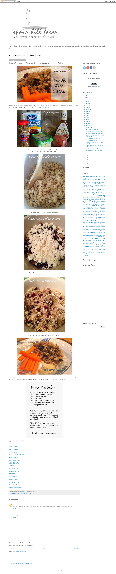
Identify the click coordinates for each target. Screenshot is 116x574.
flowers (84, 207)
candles (91, 188)
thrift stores (89, 246)
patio (91, 227)
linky (94, 220)
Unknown (15, 504)
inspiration (91, 217)
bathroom (88, 182)
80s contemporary (87, 176)
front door (103, 208)
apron (88, 179)
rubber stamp (89, 235)
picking (89, 229)
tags (101, 243)
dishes (88, 199)
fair (89, 204)
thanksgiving (99, 245)
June (87, 117)
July (87, 115)
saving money (98, 235)
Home (10, 55)
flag (104, 205)
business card (98, 186)
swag (102, 242)
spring (103, 240)
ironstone (100, 217)
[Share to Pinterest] (34, 491)
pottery (87, 230)
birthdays (90, 183)
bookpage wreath (98, 185)
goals (84, 212)
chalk (84, 189)
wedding (89, 252)
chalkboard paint (101, 189)
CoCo (14, 513)
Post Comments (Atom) (21, 551)
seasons (88, 236)
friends (99, 208)
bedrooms (93, 182)
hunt (88, 217)
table (104, 242)
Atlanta (99, 179)
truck (87, 249)
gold (86, 212)
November (88, 107)
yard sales (85, 255)
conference (92, 192)
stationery (85, 242)
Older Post (76, 548)
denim (91, 197)
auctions (91, 180)
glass (104, 211)
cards (95, 188)
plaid (102, 229)
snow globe (102, 236)
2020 (86, 95)
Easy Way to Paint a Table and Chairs (94, 133)
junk (84, 218)
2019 (86, 97)
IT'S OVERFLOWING (13, 474)
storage (92, 242)
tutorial (89, 249)
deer (84, 197)
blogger (99, 183)
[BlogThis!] (29, 491)
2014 (86, 155)
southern (90, 240)
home (103, 214)
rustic (94, 235)
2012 (86, 159)
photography (85, 229)
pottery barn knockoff (95, 230)
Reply (14, 508)
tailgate (103, 243)
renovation (97, 233)
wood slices (85, 253)
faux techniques (94, 205)
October (88, 109)
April (87, 121)
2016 (86, 101)
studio (96, 242)
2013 (86, 157)
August (87, 113)
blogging (103, 183)
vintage (90, 251)
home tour (93, 216)
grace (101, 212)
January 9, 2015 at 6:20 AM (24, 504)
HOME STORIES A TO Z (14, 449)
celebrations (99, 188)
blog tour (95, 183)
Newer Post (12, 548)
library (100, 218)
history (96, 214)
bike (87, 183)
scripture (103, 235)
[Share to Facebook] (32, 491)
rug (92, 235)
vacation (96, 249)
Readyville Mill (99, 232)
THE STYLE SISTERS (13, 446)
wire (104, 252)
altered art (98, 176)
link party (88, 220)
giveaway (100, 211)
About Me (17, 55)
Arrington (92, 179)
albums (93, 176)
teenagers (88, 245)
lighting (103, 218)
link (84, 220)
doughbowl (103, 201)
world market (99, 253)
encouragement (102, 202)
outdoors (103, 225)
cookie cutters (102, 192)
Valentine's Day (102, 249)
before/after (97, 182)
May (87, 119)
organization (94, 225)
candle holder (86, 188)
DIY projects (93, 201)
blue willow (92, 185)
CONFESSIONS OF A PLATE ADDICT (16, 487)
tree (101, 247)
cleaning (103, 191)
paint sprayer (89, 226)
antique (85, 178)
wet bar (92, 252)
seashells (85, 236)
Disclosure (31, 55)
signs (96, 236)
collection (88, 192)
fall (91, 204)
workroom (93, 253)
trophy (84, 249)
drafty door (85, 202)
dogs (99, 201)
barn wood (102, 180)
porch (84, 230)
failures (87, 204)
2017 (86, 99)
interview (95, 217)
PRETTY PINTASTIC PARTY (14, 481)
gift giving (85, 211)
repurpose (102, 233)
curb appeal (90, 195)
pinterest (98, 229)
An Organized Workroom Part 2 (93, 138)
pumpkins (92, 232)
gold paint (90, 212)
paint (84, 226)
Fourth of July (92, 207)
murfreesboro (91, 223)
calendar (103, 186)
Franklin (100, 207)
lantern (97, 218)
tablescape (96, 243)
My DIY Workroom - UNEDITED (93, 148)
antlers (103, 178)
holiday (100, 214)
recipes (92, 233)
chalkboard (93, 189)
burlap (92, 186)
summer (98, 242)
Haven (92, 214)
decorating (101, 196)
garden (103, 210)
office (86, 225)
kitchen (89, 218)
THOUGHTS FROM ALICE (14, 482)
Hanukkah (89, 214)
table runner (91, 243)
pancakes (98, 226)
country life (93, 194)
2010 (86, 161)
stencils (89, 242)
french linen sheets (94, 208)
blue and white (86, 185)
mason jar (90, 222)
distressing (97, 199)
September (88, 111)
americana (103, 176)
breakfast (88, 186)
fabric (84, 204)
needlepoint (100, 223)
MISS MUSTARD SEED (13, 485)
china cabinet (88, 190)
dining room (99, 197)
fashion (89, 205)
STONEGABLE (12, 465)
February (88, 125)
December (88, 105)
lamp (95, 218)
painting (94, 226)
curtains (95, 195)
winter (102, 252)
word (90, 253)
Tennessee (93, 245)
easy (22, 493)
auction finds (86, 181)
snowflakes (85, 238)
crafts (87, 195)
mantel (87, 222)
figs (102, 205)
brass (84, 186)
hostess (103, 216)
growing (84, 214)
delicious (19, 493)
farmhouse (85, 205)
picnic (27, 493)
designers (94, 197)
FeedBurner (97, 86)
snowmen (90, 238)
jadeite (103, 217)
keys (86, 218)
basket (84, 182)
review (84, 235)
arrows (96, 179)
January (88, 127)
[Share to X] (31, 491)
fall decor (95, 204)
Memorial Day (96, 222)
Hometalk (98, 216)
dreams (89, 202)
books (103, 185)
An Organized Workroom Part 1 (93, 140)
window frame (97, 252)
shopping (92, 236)
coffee (84, 192)
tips (83, 247)
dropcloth (93, 202)
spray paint (99, 240)
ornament (99, 225)
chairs (104, 188)
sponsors (94, 240)
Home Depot (86, 215)
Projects (24, 55)
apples (84, 179)
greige (104, 212)
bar (94, 180)
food (24, 493)
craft (84, 196)
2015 (86, 103)
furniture (87, 210)
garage (100, 209)
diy (100, 199)
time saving (103, 246)
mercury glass (102, 222)
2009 (86, 163)
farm (104, 204)
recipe (30, 493)
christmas (98, 191)
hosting (84, 217)
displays (92, 199)
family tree (100, 204)
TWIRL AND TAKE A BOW (14, 462)
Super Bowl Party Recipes (92, 129)
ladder (92, 218)
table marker (85, 243)
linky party (99, 220)
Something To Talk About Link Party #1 (94, 131)
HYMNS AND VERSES (13, 484)
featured (100, 205)
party (88, 228)
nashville (96, 223)
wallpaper (85, 252)
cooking (14, 493)
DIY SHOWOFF (12, 473)
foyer (97, 207)
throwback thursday (96, 246)
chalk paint (88, 189)
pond (104, 229)
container (97, 192)
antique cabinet (92, 178)
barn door (98, 180)
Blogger (61, 570)
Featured (39, 55)
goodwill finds (96, 212)
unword (93, 249)
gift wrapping (89, 211)
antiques (99, 178)
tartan (84, 245)
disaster (84, 199)
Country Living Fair (100, 194)
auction (103, 179)
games (96, 209)
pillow (95, 229)
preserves (103, 230)
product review (86, 232)
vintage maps (95, 250)
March (87, 123)
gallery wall (92, 210)
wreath (103, 253)
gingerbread (95, 211)
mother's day (85, 223)
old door (89, 225)
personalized (99, 227)
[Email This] (27, 491)
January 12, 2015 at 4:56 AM (23, 513)
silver (98, 236)
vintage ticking (102, 250)
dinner (104, 197)
